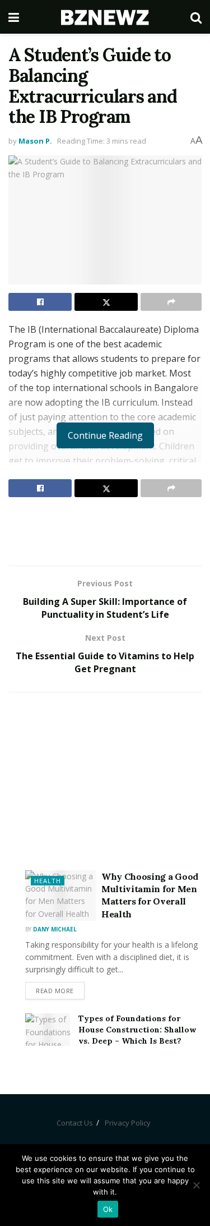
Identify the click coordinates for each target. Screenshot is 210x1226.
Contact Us (75, 1123)
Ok (108, 1209)
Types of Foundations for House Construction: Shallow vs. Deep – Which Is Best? (137, 1029)
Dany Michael (55, 929)
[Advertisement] (105, 531)
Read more (55, 990)
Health (47, 880)
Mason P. (35, 141)
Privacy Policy (128, 1123)
